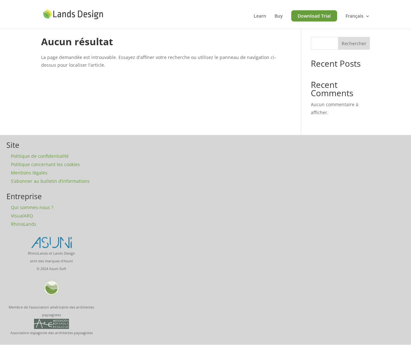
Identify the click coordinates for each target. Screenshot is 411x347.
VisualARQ (22, 216)
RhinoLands (23, 224)
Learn (260, 16)
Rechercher (354, 43)
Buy (279, 16)
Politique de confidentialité (40, 156)
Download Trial (314, 16)
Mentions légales (29, 173)
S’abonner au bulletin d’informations (50, 181)
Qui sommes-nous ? (32, 207)
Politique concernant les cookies (45, 164)
